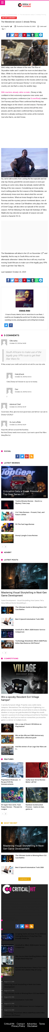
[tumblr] (33, 35)
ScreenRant (35, 98)
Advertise (32, 1023)
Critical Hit (9, 1023)
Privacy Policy (18, 1026)
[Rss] (31, 456)
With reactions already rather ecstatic (15, 92)
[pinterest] (24, 35)
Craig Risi (6, 26)
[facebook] (8, 35)
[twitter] (12, 35)
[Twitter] (22, 456)
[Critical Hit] (24, 3)
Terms (42, 1023)
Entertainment (12, 14)
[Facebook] (17, 456)
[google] (16, 35)
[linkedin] (29, 35)
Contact (21, 1023)
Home (3, 14)
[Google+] (27, 456)
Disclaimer (32, 1026)
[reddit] (20, 35)
